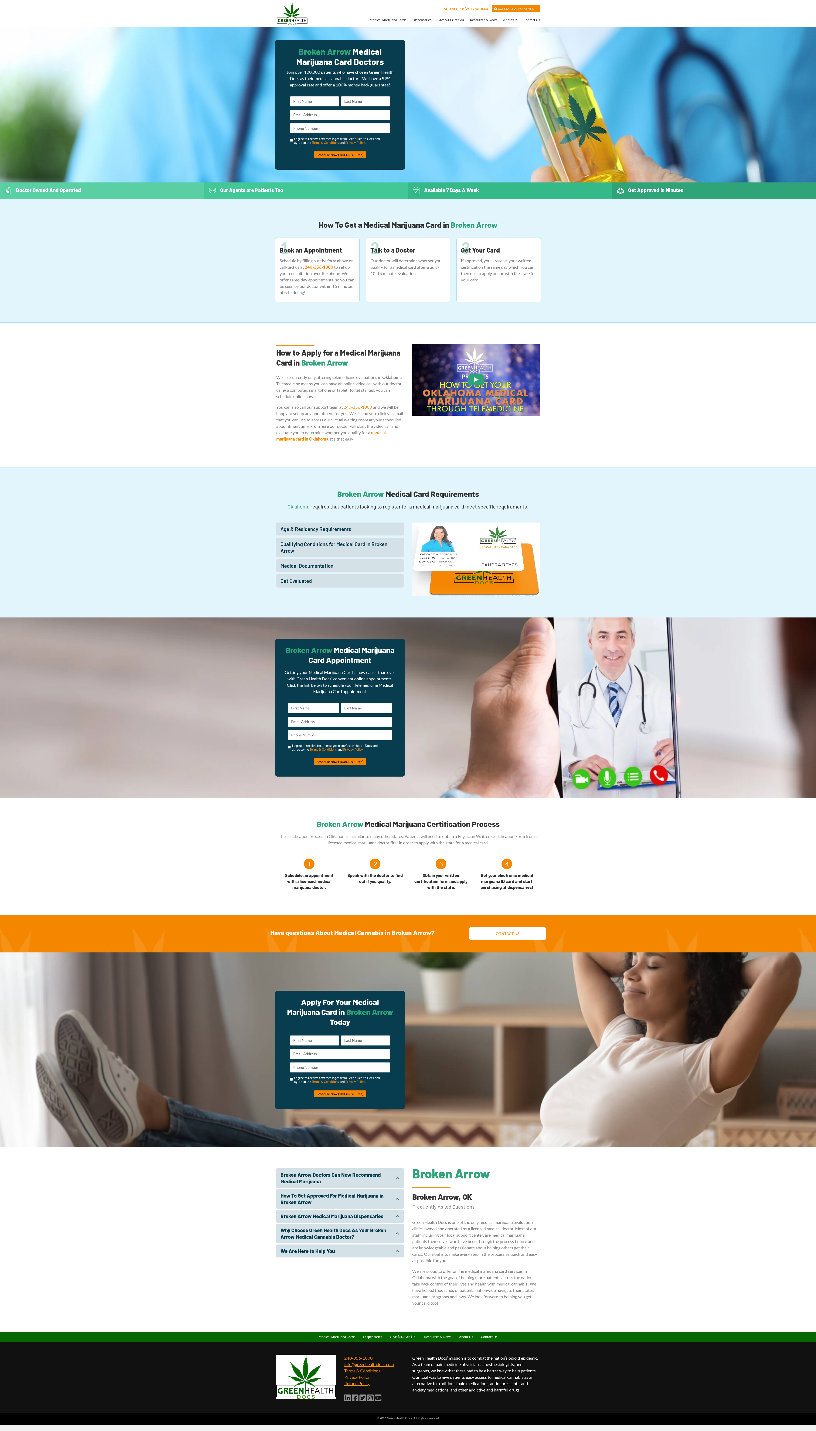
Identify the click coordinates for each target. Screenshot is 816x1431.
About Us (510, 20)
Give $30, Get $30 (451, 20)
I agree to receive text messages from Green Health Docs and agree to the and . (337, 140)
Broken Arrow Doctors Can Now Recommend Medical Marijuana (330, 1178)
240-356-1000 (358, 407)
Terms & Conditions (325, 142)
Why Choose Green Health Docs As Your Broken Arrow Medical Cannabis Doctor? (333, 1233)
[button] (340, 529)
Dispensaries (421, 20)
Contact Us (531, 20)
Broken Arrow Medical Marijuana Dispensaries (331, 1216)
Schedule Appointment (517, 8)
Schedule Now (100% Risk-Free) (340, 155)
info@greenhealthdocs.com (369, 1364)
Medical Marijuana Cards (388, 20)
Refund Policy (357, 1383)
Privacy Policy (355, 142)
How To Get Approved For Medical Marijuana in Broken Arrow (332, 1198)
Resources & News (483, 20)
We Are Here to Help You (307, 1251)
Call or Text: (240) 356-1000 (464, 9)
